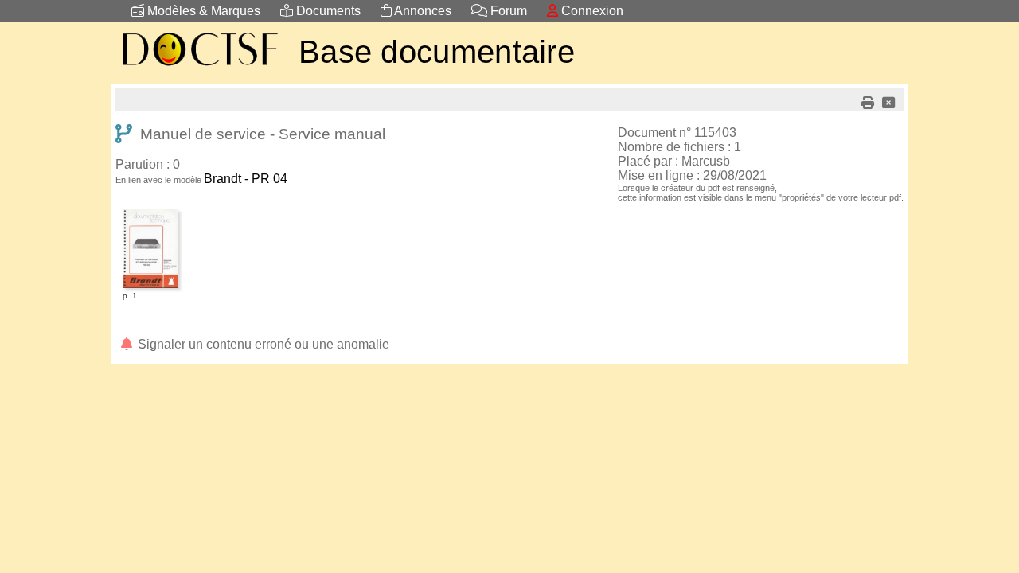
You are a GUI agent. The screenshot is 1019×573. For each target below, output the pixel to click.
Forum (507, 11)
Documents (327, 11)
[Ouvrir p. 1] (150, 212)
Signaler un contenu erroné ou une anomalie (262, 344)
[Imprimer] (867, 103)
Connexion (590, 11)
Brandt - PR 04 (245, 178)
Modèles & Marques (202, 11)
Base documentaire (437, 51)
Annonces (421, 11)
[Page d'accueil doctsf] (199, 68)
